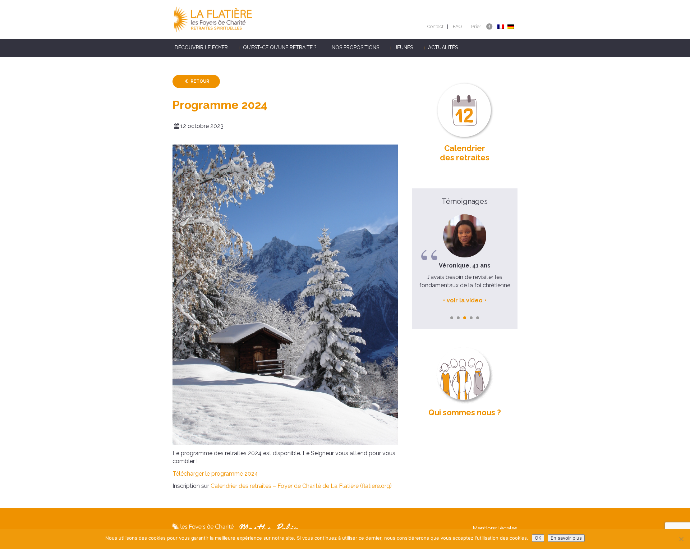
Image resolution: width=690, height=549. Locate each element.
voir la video (465, 300)
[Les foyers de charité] (258, 19)
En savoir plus (566, 538)
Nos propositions (355, 47)
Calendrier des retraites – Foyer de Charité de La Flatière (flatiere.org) (301, 485)
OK (538, 538)
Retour (199, 81)
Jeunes (404, 47)
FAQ (457, 26)
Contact (435, 26)
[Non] (681, 539)
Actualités (443, 47)
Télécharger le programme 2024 (215, 473)
